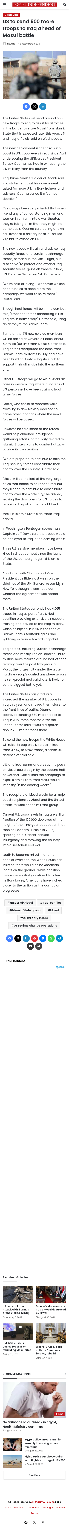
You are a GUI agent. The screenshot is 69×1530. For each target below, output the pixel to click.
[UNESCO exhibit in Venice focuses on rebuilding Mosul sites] (18, 1331)
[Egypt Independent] (34, 4)
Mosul (54, 910)
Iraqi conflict (52, 903)
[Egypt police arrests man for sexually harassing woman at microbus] (12, 1444)
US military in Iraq (35, 918)
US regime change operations (35, 926)
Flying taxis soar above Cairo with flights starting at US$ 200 (45, 1458)
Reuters (11, 43)
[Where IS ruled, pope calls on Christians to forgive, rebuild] (51, 1333)
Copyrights (48, 1507)
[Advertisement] (34, 1122)
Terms (34, 1513)
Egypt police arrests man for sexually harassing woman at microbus (44, 1443)
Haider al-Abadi (21, 903)
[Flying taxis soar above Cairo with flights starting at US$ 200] (12, 1461)
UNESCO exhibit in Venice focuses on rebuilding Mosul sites (17, 1346)
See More (34, 1475)
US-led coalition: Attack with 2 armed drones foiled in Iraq (16, 1309)
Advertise (18, 1507)
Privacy (60, 1507)
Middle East (11, 14)
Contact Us (33, 1507)
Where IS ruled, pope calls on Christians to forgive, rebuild (50, 1350)
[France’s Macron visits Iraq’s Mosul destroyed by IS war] (51, 1294)
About (7, 1507)
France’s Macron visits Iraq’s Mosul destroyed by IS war (51, 1309)
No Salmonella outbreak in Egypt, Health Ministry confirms (30, 1424)
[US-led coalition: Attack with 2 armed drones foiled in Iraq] (18, 1294)
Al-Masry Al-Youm (42, 1502)
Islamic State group (26, 910)
